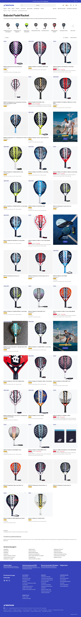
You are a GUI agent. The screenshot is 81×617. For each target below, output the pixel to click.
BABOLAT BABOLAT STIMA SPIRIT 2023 (61, 381)
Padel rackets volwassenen (26, 31)
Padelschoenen (32, 549)
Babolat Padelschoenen (33, 552)
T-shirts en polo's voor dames (59, 555)
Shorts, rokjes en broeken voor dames (36, 555)
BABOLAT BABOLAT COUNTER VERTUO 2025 (13, 171)
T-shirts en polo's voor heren (9, 557)
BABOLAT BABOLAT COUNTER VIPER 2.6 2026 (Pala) (39, 346)
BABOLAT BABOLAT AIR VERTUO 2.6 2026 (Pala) (14, 240)
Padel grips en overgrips (8, 558)
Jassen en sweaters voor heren (10, 555)
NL (67, 5)
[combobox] (73, 37)
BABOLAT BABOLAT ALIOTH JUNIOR (36, 415)
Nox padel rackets (45, 30)
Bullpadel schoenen (57, 557)
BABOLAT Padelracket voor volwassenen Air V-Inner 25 (16, 137)
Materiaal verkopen (61, 8)
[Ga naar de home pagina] (9, 5)
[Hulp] (71, 5)
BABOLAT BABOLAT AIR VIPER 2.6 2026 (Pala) (38, 171)
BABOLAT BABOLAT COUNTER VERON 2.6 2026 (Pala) (15, 311)
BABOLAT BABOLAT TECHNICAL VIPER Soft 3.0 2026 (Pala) (64, 103)
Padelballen (6, 549)
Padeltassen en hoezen (58, 549)
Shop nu (65, 138)
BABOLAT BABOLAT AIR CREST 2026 (36, 102)
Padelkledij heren (32, 557)
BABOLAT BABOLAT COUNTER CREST (36, 518)
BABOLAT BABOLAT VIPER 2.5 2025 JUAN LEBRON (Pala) (39, 241)
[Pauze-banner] (75, 1)
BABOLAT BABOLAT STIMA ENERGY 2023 (37, 449)
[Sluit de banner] (76, 1)
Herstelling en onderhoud (72, 8)
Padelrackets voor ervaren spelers (8, 31)
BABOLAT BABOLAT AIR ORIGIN (60, 275)
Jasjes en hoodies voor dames (34, 558)
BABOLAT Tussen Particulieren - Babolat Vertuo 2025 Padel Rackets (15, 347)
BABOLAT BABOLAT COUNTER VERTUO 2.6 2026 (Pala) (15, 206)
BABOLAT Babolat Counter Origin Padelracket (38, 137)
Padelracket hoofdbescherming (60, 554)
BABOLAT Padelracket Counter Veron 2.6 (62, 206)
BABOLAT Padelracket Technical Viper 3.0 (37, 485)
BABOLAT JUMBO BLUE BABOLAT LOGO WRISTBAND (64, 449)
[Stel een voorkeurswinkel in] (63, 5)
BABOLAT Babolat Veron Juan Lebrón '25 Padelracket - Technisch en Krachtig (16, 416)
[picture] (16, 53)
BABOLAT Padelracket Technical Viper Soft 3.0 (38, 275)
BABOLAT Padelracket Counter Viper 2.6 (62, 485)
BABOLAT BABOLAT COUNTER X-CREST (61, 415)
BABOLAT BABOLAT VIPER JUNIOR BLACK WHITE (14, 518)
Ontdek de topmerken (58, 552)
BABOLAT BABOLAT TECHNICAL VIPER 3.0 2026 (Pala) (40, 381)
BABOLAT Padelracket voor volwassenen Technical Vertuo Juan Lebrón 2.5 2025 (15, 103)
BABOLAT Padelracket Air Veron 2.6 (11, 275)
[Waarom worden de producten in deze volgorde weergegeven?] (63, 37)
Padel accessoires (32, 550)
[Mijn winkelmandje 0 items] (76, 5)
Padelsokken (6, 550)
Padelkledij (6, 552)
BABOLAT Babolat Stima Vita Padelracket (13, 66)
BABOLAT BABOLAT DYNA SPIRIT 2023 (36, 311)
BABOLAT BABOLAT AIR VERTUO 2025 (36, 206)
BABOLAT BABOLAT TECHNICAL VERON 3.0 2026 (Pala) (65, 171)
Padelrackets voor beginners (17, 31)
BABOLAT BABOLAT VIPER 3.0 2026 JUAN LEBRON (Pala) (64, 312)
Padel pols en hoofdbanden (34, 554)
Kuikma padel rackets (36, 30)
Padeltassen (6, 554)
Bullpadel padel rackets (54, 31)
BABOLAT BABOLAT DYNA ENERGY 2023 (12, 449)
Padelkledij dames (57, 550)
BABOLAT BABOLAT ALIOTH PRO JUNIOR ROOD (14, 381)
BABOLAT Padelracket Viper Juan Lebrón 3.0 (13, 485)
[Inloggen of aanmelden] (73, 5)
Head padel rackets (64, 30)
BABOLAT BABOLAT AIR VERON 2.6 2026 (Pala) (63, 66)
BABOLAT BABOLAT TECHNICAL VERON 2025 (38, 66)
